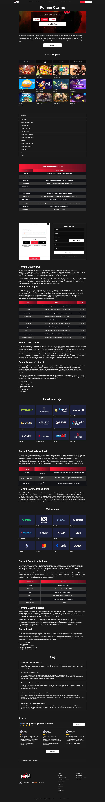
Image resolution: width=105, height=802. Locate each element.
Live (43, 61)
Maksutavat (23, 140)
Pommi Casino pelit (25, 128)
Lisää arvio (78, 724)
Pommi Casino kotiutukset (27, 137)
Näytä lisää (52, 751)
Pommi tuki (23, 149)
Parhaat (26, 61)
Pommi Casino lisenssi (26, 146)
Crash (60, 61)
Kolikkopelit (77, 61)
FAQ (22, 152)
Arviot (22, 155)
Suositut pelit (24, 119)
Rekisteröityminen (25, 125)
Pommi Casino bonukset (27, 134)
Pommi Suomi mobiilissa (27, 143)
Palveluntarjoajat (25, 131)
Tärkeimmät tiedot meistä (27, 122)
